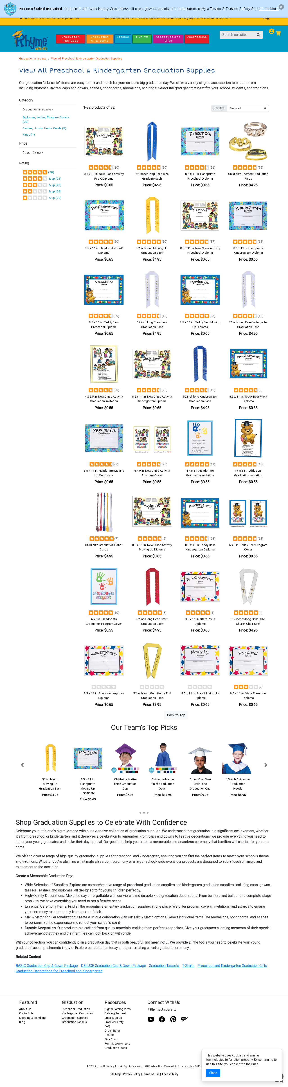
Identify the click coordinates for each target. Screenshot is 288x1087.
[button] (22, 765)
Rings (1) (29, 134)
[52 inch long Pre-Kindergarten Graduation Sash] (248, 289)
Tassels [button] (123, 36)
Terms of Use (151, 1074)
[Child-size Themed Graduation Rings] (248, 141)
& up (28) (54, 178)
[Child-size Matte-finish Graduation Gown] (162, 758)
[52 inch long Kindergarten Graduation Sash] (200, 363)
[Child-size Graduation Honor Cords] (103, 512)
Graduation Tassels (74, 1022)
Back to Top (176, 715)
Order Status (113, 1030)
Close (213, 1073)
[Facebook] (162, 1019)
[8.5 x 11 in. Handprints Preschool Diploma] (200, 141)
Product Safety (114, 1022)
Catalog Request (115, 1013)
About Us (25, 1009)
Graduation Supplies (75, 1017)
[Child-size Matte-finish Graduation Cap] (125, 758)
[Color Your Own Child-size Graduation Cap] (200, 758)
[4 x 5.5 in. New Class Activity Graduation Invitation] (103, 363)
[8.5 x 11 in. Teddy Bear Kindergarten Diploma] (200, 512)
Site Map (115, 1074)
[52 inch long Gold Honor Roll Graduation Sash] (152, 660)
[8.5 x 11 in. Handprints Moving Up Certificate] (103, 438)
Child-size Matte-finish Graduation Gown (162, 783)
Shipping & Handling (32, 1017)
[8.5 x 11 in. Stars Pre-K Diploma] (200, 586)
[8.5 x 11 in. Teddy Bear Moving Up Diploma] (200, 289)
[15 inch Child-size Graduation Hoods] (237, 758)
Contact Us (26, 1013)
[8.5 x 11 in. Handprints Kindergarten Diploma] (248, 215)
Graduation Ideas (116, 1048)
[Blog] (184, 1019)
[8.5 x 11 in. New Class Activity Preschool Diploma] (200, 215)
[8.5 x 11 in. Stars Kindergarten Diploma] (103, 660)
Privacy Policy (131, 1074)
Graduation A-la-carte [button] (99, 38)
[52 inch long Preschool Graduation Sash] (152, 289)
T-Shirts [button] (142, 36)
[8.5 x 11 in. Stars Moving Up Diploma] (200, 660)
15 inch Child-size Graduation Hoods (238, 783)
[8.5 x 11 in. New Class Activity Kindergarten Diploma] (152, 363)
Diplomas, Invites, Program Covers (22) (46, 119)
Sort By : (219, 108)
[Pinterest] (173, 1019)
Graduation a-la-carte (32, 58)
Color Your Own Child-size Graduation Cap (200, 783)
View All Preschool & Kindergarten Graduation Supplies (86, 58)
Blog (266, 18)
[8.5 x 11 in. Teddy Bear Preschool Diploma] (103, 289)
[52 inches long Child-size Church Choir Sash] (248, 586)
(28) (50, 172)
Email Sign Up (113, 1017)
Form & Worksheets (117, 1043)
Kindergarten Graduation (78, 1013)
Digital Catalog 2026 (117, 1009)
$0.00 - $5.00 (33, 152)
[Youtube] (150, 1019)
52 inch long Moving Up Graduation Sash (50, 783)
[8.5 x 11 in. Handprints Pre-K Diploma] (103, 215)
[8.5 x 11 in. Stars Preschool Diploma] (248, 660)
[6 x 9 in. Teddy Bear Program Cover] (248, 512)
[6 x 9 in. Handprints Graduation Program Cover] (103, 586)
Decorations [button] (197, 36)
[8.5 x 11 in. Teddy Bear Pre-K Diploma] (248, 363)
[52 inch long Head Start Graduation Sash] (152, 586)
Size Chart (111, 1039)
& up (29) (54, 185)
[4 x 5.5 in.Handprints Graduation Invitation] (200, 438)
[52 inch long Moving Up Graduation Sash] (152, 215)
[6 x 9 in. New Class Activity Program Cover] (152, 438)
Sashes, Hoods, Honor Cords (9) (44, 128)
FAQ (107, 1026)
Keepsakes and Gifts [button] (168, 38)
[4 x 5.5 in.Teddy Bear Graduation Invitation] (248, 438)
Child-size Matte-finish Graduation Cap (125, 783)
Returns (110, 1034)
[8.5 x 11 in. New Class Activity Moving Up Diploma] (152, 512)
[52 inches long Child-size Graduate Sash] (152, 141)
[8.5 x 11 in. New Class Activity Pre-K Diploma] (103, 141)
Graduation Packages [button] (70, 38)
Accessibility (170, 1074)
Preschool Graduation (76, 1009)
